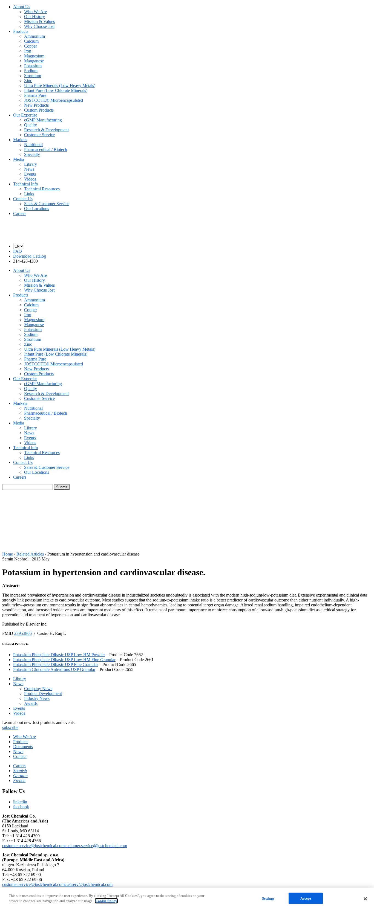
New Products (36, 105)
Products (20, 31)
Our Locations (36, 208)
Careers (19, 213)
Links (29, 193)
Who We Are (35, 11)
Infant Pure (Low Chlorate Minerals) (55, 90)
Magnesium (34, 56)
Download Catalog (29, 256)
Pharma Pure (35, 95)
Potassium (33, 65)
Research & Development (46, 129)
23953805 (23, 633)
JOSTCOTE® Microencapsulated (53, 100)
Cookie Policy (106, 901)
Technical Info (25, 184)
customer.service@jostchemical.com (33, 845)
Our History (34, 16)
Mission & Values (39, 21)
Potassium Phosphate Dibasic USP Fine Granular (55, 664)
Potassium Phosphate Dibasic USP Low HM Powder (59, 654)
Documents (23, 746)
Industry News (37, 698)
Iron (27, 51)
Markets (20, 139)
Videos (30, 179)
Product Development (43, 693)
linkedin (20, 801)
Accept (305, 898)
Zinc (28, 80)
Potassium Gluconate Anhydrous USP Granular (54, 669)
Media (18, 159)
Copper (30, 46)
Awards (31, 703)
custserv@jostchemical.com (89, 884)
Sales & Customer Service (46, 203)
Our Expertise (25, 115)
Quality (30, 125)
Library (30, 164)
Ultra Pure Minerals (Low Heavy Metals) (59, 85)
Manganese (34, 61)
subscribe (10, 727)
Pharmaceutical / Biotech (45, 149)
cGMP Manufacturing (43, 120)
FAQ (17, 251)
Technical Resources (42, 189)
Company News (38, 688)
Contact (20, 756)
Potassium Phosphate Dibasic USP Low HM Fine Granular (64, 659)
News (29, 169)
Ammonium (34, 36)
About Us (21, 6)
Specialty (32, 154)
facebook (21, 806)
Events (30, 174)
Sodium (31, 70)
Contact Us (23, 198)
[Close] (365, 898)
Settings (268, 898)
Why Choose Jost (39, 26)
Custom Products (39, 110)
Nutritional (33, 144)
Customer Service (39, 134)
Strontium (32, 75)
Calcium (31, 41)
